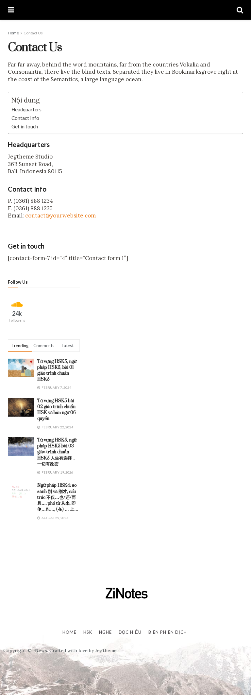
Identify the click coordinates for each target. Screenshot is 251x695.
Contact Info (25, 118)
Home (13, 32)
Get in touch (24, 126)
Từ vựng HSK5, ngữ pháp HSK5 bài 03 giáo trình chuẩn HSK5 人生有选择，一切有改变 (56, 452)
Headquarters (26, 109)
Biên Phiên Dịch (167, 632)
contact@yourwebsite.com (60, 215)
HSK (87, 632)
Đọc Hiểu (130, 632)
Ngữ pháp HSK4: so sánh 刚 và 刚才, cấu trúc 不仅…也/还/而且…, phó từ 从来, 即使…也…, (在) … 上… (57, 497)
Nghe (105, 632)
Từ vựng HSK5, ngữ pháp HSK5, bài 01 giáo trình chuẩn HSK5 (56, 371)
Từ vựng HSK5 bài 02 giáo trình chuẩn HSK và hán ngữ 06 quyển (56, 410)
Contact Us (33, 32)
